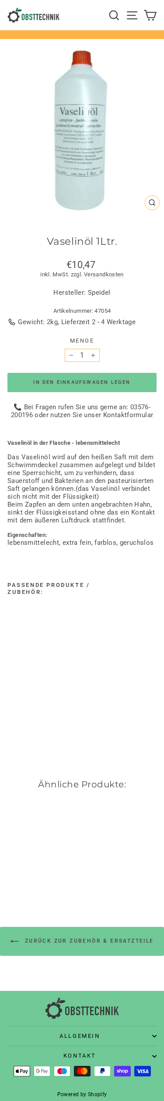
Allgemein (79, 1036)
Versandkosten (104, 274)
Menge (82, 340)
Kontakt (79, 1055)
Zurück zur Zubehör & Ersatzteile (88, 941)
